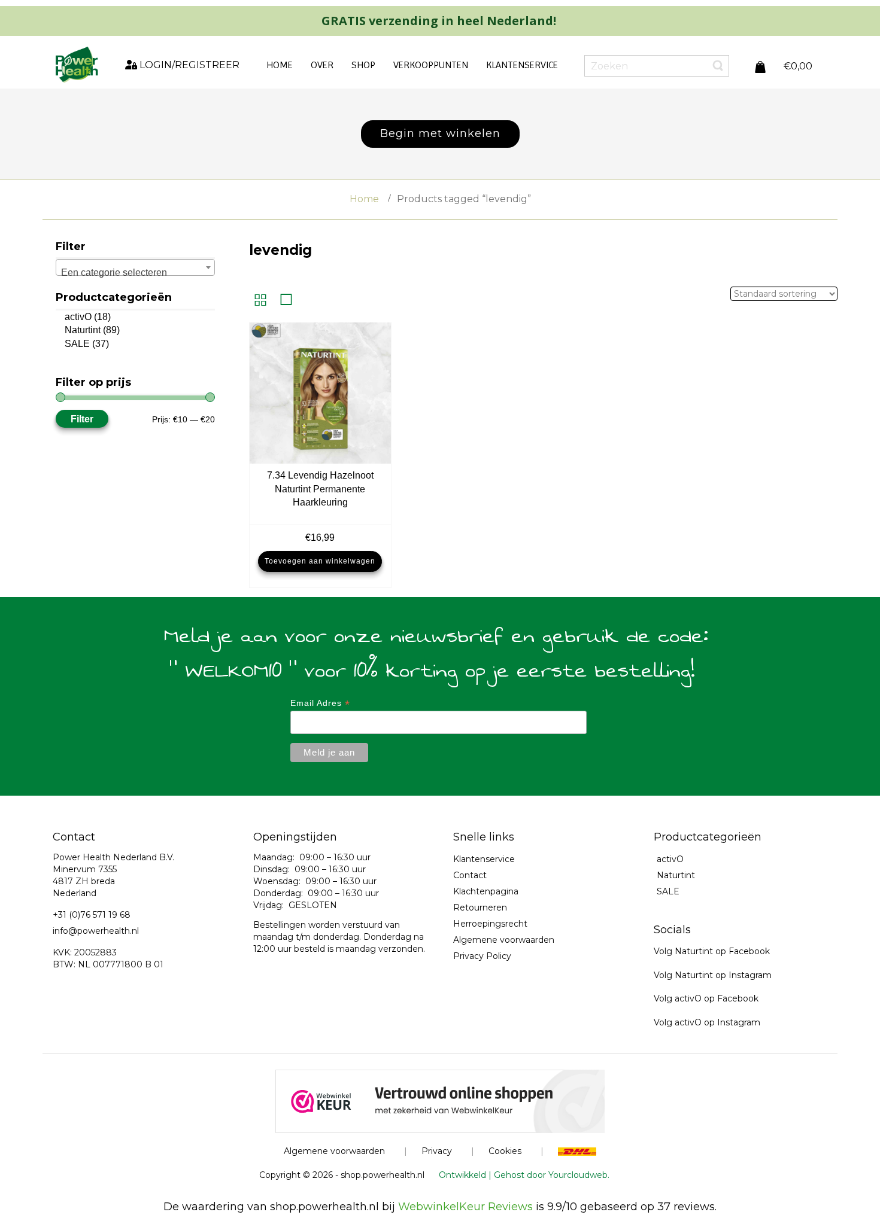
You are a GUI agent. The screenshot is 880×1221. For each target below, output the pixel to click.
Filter (82, 418)
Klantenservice (484, 859)
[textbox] (135, 273)
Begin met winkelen (440, 133)
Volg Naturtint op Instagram (713, 975)
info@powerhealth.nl (96, 930)
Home (364, 199)
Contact (470, 875)
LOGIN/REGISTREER (188, 65)
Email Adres (320, 703)
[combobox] (135, 267)
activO (78, 317)
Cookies (504, 1151)
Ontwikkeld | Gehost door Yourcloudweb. (524, 1175)
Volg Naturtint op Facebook (712, 951)
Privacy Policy (482, 956)
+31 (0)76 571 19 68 (92, 914)
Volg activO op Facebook (706, 998)
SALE (77, 344)
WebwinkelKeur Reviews (465, 1206)
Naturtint (83, 330)
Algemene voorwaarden (503, 939)
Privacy (436, 1151)
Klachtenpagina (485, 891)
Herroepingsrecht (490, 923)
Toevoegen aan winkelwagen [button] (320, 561)
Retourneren (480, 907)
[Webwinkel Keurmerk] (440, 1100)
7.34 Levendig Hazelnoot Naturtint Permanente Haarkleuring (320, 489)
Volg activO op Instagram (707, 1022)
